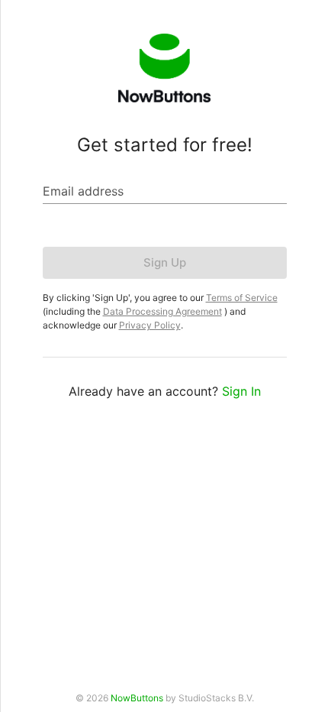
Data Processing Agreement (162, 311)
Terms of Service (242, 297)
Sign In (241, 391)
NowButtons (137, 698)
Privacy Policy (150, 325)
